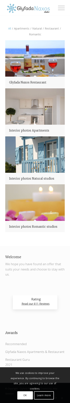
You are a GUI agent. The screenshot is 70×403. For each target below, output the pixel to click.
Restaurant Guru (17, 359)
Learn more (44, 395)
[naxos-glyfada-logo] (29, 8)
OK (25, 395)
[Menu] (59, 8)
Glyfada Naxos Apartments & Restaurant (34, 352)
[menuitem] (59, 8)
